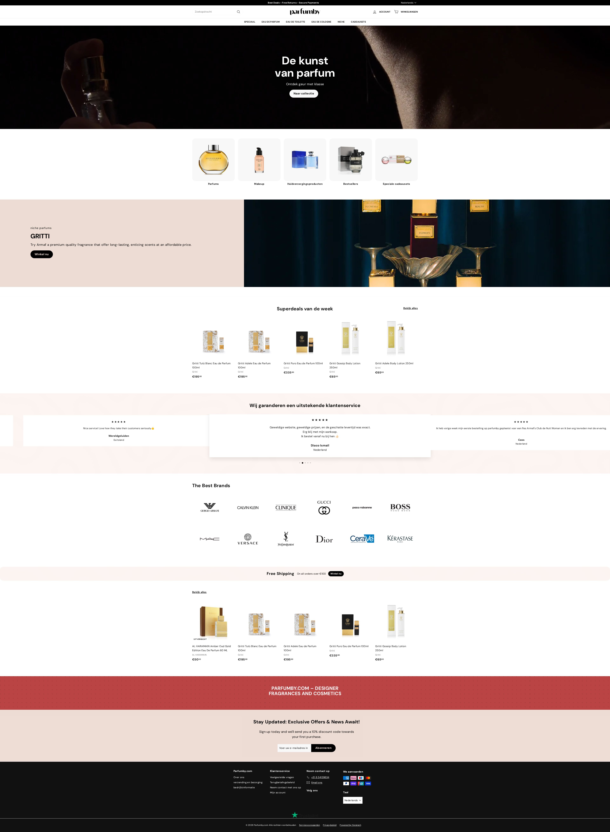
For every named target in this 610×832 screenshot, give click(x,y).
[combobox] (217, 11)
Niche (341, 21)
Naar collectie (304, 93)
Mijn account (278, 792)
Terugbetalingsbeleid (282, 782)
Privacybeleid (329, 825)
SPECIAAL (249, 21)
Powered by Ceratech (350, 825)
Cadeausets (358, 21)
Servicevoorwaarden (309, 825)
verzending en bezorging (248, 782)
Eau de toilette (295, 21)
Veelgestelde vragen (282, 777)
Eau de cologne (321, 21)
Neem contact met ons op (285, 787)
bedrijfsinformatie (244, 787)
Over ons (239, 777)
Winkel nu (42, 254)
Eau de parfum (271, 21)
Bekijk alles (410, 308)
